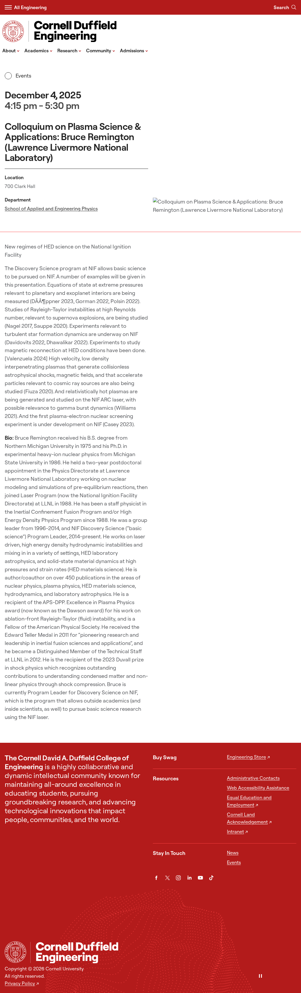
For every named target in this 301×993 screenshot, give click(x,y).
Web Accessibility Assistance (258, 788)
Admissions (134, 50)
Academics (38, 50)
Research (69, 50)
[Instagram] (178, 877)
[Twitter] (167, 877)
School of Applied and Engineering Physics (51, 208)
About (11, 50)
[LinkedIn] (189, 877)
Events (23, 75)
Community (100, 50)
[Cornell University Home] (15, 952)
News (232, 853)
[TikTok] (211, 877)
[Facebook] (156, 877)
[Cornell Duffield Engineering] (163, 952)
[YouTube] (200, 877)
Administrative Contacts (253, 778)
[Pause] (260, 976)
